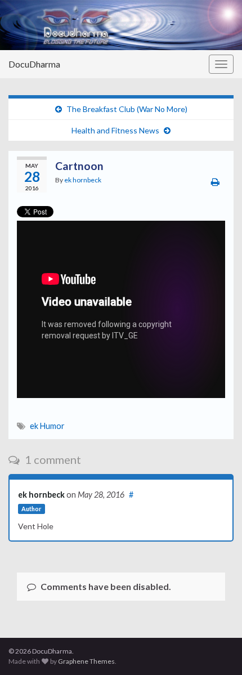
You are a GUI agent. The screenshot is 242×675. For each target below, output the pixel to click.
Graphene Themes (86, 661)
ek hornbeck (82, 180)
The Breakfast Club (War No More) (126, 109)
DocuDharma (34, 64)
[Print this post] (215, 181)
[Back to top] (217, 650)
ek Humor (47, 426)
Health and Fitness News (115, 130)
